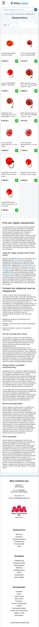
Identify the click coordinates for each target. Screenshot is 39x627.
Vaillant (19, 606)
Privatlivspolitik (19, 544)
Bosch (19, 594)
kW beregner (19, 615)
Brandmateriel (20, 14)
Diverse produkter (9, 14)
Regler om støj (19, 613)
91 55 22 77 (20, 496)
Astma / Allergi (19, 577)
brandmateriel (18, 260)
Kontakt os (19, 537)
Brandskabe (6, 274)
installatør (19, 591)
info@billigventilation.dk (22, 498)
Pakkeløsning (19, 560)
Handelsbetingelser (19, 539)
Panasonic (19, 601)
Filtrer (5, 25)
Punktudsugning (19, 570)
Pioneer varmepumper (19, 603)
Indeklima (19, 568)
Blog (19, 546)
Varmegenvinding (19, 563)
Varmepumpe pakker (19, 608)
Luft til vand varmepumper (19, 610)
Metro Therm (19, 599)
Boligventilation (19, 565)
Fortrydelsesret (19, 541)
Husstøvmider (19, 575)
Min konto (19, 534)
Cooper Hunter (19, 596)
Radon (19, 572)
